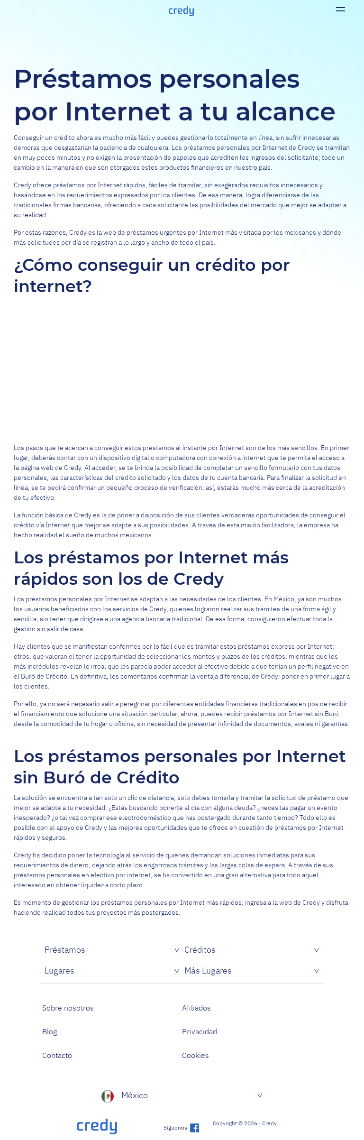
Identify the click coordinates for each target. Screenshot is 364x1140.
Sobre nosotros (68, 1007)
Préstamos (65, 949)
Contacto (57, 1055)
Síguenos (176, 1127)
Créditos (200, 949)
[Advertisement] (182, 369)
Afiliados (196, 1007)
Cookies (195, 1055)
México (134, 1095)
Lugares (59, 970)
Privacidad (199, 1031)
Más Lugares (208, 970)
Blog (49, 1031)
